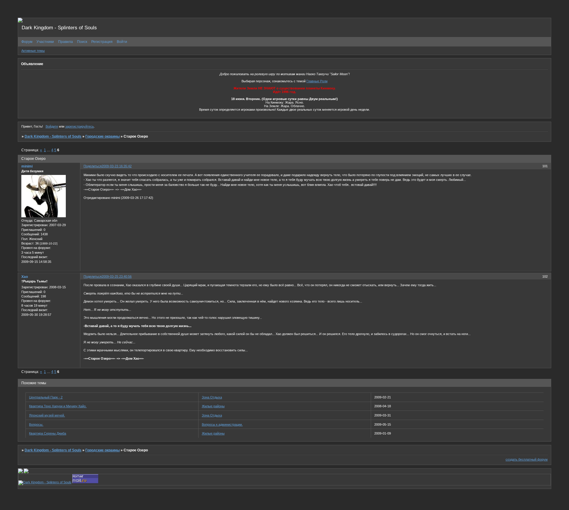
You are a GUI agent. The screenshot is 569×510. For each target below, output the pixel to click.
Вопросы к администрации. (222, 424)
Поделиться (93, 166)
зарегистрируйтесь (79, 126)
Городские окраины (102, 136)
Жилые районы (213, 406)
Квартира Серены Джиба (47, 433)
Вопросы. (36, 424)
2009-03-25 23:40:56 (117, 276)
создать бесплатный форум (527, 459)
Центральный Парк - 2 (46, 397)
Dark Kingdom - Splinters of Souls (53, 136)
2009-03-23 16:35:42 (117, 166)
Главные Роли (316, 81)
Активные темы (33, 50)
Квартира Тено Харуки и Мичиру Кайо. (58, 406)
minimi (27, 166)
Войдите (52, 126)
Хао (24, 277)
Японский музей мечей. (47, 415)
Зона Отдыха (212, 397)
